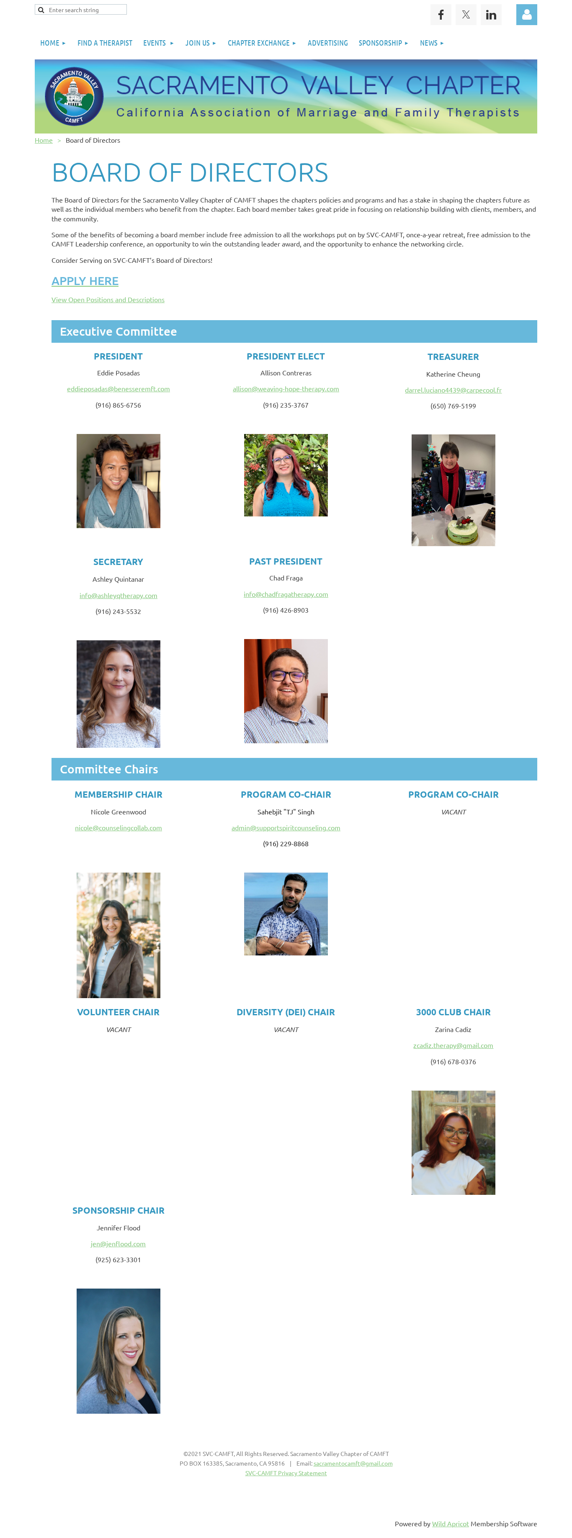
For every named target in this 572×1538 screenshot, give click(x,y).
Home (44, 140)
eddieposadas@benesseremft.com (118, 388)
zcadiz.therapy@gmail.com (453, 1045)
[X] (466, 14)
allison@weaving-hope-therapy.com (286, 388)
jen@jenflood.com (118, 1243)
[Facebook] (440, 14)
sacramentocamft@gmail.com (353, 1463)
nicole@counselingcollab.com (118, 827)
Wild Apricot (450, 1523)
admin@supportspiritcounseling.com (286, 827)
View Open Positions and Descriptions (108, 299)
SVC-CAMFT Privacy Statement (286, 1472)
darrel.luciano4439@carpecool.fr (453, 389)
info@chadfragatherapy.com (286, 594)
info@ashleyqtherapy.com (118, 595)
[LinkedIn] (491, 14)
